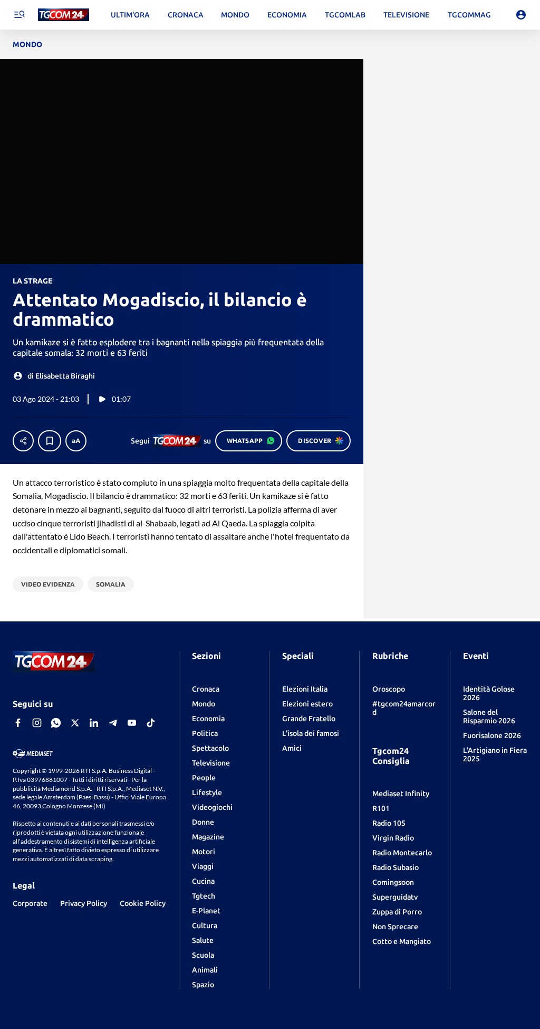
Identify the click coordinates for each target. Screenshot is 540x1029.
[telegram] (113, 723)
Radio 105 (389, 823)
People (204, 777)
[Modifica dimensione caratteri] (75, 440)
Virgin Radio (393, 838)
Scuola (203, 955)
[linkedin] (94, 723)
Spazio (203, 984)
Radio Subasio (395, 867)
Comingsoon (393, 882)
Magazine (208, 837)
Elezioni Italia (304, 689)
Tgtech (203, 896)
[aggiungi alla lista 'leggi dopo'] (49, 440)
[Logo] (63, 15)
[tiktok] (151, 723)
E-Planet (206, 911)
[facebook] (18, 723)
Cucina (203, 881)
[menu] (19, 14)
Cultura (204, 925)
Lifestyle (207, 792)
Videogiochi (212, 807)
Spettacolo (210, 748)
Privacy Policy (83, 903)
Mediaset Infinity (400, 793)
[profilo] (521, 14)
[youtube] (132, 723)
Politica (205, 733)
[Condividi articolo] (23, 440)
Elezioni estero (307, 704)
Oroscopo (388, 689)
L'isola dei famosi (310, 733)
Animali (205, 970)
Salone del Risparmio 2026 (489, 716)
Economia (208, 718)
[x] (75, 723)
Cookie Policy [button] (143, 903)
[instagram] (37, 723)
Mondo (203, 704)
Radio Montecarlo (402, 852)
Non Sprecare (395, 926)
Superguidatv (395, 897)
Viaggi (203, 866)
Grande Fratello (308, 718)
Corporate (30, 903)
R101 (381, 808)
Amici (292, 748)
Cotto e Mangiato (401, 941)
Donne (203, 822)
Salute (203, 940)
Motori (203, 851)
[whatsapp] (56, 723)
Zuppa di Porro (397, 912)
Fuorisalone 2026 (492, 735)
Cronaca (205, 689)
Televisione (211, 763)
